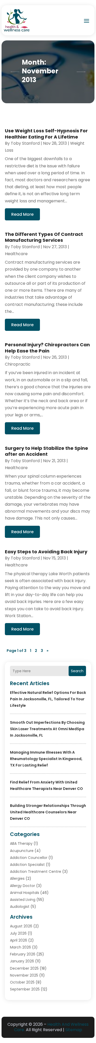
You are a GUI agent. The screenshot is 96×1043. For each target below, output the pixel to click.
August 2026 (21, 926)
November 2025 (24, 975)
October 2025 (22, 982)
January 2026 (22, 961)
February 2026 (22, 954)
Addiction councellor (28, 857)
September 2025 (25, 989)
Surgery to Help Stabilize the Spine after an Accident (46, 451)
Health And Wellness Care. (51, 1027)
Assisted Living (22, 899)
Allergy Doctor (22, 885)
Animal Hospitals (24, 892)
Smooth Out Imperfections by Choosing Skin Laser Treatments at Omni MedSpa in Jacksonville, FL (47, 729)
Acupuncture (22, 850)
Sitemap (73, 1030)
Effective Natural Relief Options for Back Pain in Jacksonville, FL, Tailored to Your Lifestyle (48, 699)
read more (22, 214)
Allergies (17, 878)
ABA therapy (21, 843)
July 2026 (18, 933)
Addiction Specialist (27, 864)
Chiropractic (17, 364)
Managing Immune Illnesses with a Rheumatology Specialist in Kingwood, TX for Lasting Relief (46, 759)
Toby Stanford (25, 143)
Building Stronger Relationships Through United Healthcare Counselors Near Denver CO (48, 812)
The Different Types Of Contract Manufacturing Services (44, 237)
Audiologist (19, 906)
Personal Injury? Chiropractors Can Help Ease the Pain (47, 347)
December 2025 (24, 968)
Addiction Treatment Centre (35, 871)
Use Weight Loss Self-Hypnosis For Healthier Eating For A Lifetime (46, 133)
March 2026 (20, 947)
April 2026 (18, 940)
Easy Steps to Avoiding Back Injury (46, 551)
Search (77, 671)
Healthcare (16, 254)
